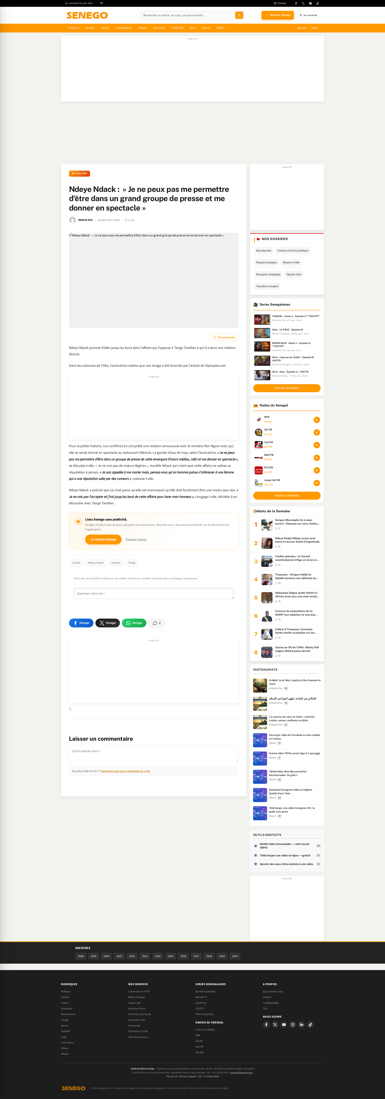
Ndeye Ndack (96, 563)
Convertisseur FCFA (139, 991)
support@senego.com (241, 1072)
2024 (106, 956)
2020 (158, 956)
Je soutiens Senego (103, 539)
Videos (64, 1048)
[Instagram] (292, 1024)
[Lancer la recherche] (239, 15)
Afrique (142, 28)
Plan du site (172, 1076)
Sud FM (200, 1046)
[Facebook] (296, 3)
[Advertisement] (192, 71)
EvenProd (201, 1003)
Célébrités (178, 28)
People (65, 1020)
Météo (315, 28)
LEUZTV (200, 1008)
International (124, 28)
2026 (81, 956)
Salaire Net (134, 1003)
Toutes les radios (287, 495)
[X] (275, 1024)
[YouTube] (310, 3)
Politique (73, 28)
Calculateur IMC (137, 1020)
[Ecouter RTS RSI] (317, 470)
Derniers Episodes (206, 991)
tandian (116, 563)
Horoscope (134, 1025)
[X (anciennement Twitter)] (303, 3)
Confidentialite (271, 1003)
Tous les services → (139, 1037)
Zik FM (199, 1041)
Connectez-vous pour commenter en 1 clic (125, 771)
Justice (105, 28)
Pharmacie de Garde (139, 1014)
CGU (265, 1008)
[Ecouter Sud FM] (317, 445)
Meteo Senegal (136, 997)
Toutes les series (287, 388)
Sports (206, 28)
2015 (222, 956)
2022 (132, 956)
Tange (131, 563)
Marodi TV (201, 997)
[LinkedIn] (301, 1024)
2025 (93, 956)
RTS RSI (200, 1052)
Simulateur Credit (138, 1031)
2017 (196, 956)
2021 (145, 956)
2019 (170, 956)
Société (90, 28)
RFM (198, 1035)
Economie (66, 1008)
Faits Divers (67, 1042)
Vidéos (220, 28)
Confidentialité (211, 1076)
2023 (119, 956)
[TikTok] (317, 3)
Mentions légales (187, 1076)
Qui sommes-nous (273, 991)
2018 (183, 956)
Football (65, 1031)
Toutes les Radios (205, 1029)
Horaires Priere (137, 1008)
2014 (235, 956)
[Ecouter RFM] (317, 420)
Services (301, 28)
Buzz (193, 28)
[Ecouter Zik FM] (317, 432)
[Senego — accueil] (88, 15)
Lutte (64, 1037)
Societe (65, 997)
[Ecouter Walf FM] (317, 458)
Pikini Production (205, 1014)
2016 (209, 956)
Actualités (79, 173)
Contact (267, 997)
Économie (159, 28)
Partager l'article (136, 539)
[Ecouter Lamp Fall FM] (317, 483)
